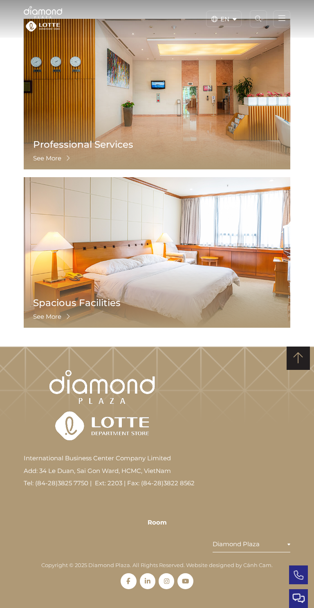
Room (157, 522)
